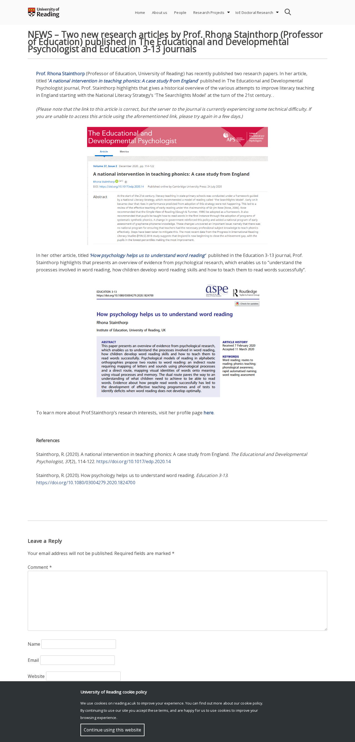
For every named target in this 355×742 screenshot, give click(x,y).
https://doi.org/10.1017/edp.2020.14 (133, 461)
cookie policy (251, 703)
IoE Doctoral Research (254, 12)
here (208, 413)
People (180, 12)
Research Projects (208, 12)
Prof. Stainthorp (60, 73)
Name (34, 644)
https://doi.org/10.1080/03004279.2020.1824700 (85, 482)
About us (159, 12)
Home (140, 12)
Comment (40, 567)
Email (33, 660)
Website (36, 676)
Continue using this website (112, 730)
